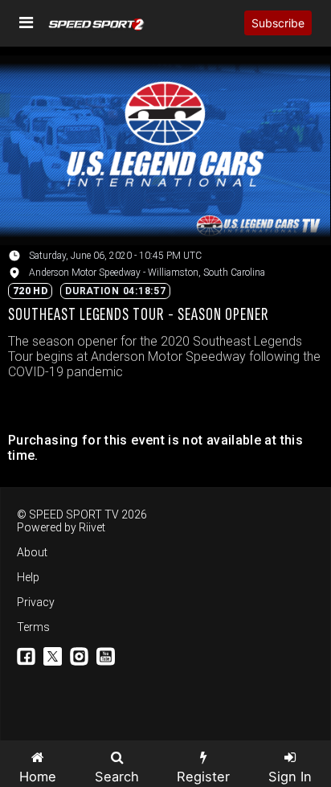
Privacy (36, 602)
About (32, 552)
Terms (33, 627)
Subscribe (277, 23)
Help (28, 577)
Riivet (92, 527)
